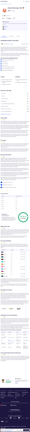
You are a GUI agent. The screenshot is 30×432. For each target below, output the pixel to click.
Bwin (5, 27)
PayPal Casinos (3, 394)
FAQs (15, 397)
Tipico (5, 29)
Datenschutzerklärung (13, 426)
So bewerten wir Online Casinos (5, 114)
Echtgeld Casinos (3, 392)
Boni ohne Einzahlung (11, 392)
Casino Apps (2, 397)
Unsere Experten (17, 394)
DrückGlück (6, 26)
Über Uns (16, 392)
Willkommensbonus (11, 395)
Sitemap (2, 426)
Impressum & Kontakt (23, 426)
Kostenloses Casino (25, 392)
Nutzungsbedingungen (6, 426)
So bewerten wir (17, 395)
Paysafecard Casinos (4, 395)
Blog (23, 395)
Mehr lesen (16, 383)
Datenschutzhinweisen (8, 430)
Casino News (24, 394)
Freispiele (9, 394)
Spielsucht (18, 426)
